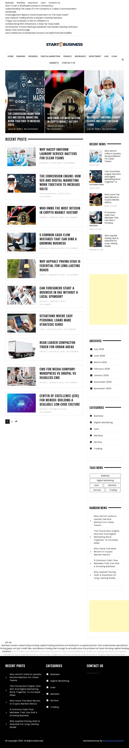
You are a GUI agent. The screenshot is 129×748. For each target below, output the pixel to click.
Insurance (33, 2)
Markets (54, 62)
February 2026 (102, 368)
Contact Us (54, 2)
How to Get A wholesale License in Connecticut (29, 5)
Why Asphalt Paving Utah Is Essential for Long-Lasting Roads (60, 265)
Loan (43, 2)
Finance (67, 56)
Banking (21, 2)
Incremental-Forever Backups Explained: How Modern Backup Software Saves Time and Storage (41, 28)
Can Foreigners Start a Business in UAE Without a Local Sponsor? (59, 292)
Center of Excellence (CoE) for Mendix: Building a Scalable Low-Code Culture (60, 400)
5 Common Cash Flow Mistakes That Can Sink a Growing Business (58, 239)
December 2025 (103, 381)
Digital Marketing (50, 56)
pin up (8, 642)
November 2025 (102, 388)
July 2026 (99, 349)
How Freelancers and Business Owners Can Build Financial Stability (38, 32)
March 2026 (100, 362)
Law (106, 56)
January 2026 (101, 375)
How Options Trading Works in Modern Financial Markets (33, 17)
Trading (98, 448)
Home (10, 56)
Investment (95, 56)
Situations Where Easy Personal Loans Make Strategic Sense (56, 320)
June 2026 (99, 355)
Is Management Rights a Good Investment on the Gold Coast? (37, 14)
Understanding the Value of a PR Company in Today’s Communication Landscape (40, 10)
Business (9, 2)
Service (43, 275)
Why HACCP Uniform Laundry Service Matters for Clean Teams (103, 120)
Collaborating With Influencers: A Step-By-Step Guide (32, 23)
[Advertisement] (108, 299)
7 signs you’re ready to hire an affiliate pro (27, 20)
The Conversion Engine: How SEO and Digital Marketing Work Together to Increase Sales (24, 119)
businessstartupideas (113, 740)
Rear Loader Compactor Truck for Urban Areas (57, 344)
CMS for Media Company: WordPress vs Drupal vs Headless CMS (58, 373)
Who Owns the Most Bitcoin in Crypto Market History (63, 120)
